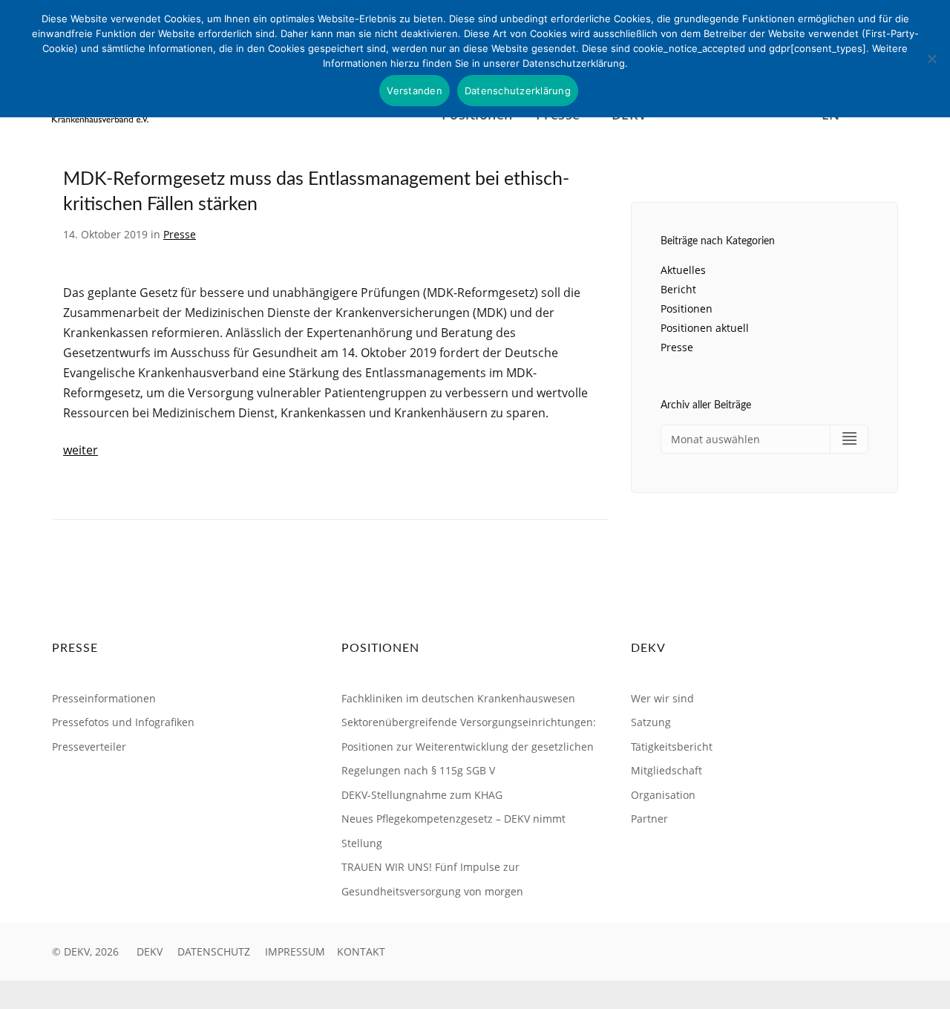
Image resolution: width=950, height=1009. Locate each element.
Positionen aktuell (705, 328)
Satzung (651, 722)
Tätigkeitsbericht (671, 746)
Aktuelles (683, 270)
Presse (179, 234)
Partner (649, 819)
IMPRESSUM (295, 951)
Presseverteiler (89, 746)
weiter (80, 450)
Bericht (678, 289)
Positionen (686, 308)
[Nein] (931, 58)
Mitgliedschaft (666, 770)
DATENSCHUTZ (213, 951)
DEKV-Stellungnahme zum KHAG (421, 795)
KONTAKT (361, 951)
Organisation (663, 795)
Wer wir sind (662, 698)
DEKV (150, 951)
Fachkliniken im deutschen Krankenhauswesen (458, 698)
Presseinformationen (104, 698)
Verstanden (414, 91)
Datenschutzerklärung (518, 91)
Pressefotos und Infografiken (123, 722)
